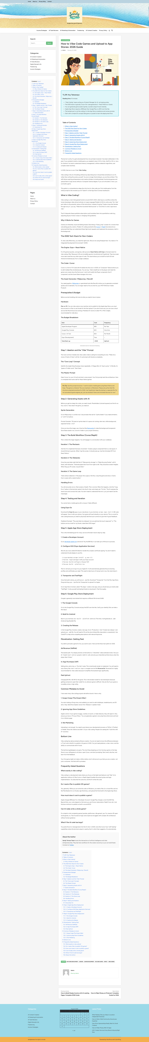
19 (70, 1021)
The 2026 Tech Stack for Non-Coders (76, 128)
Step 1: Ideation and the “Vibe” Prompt (76, 133)
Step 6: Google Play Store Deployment (76, 144)
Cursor (98, 227)
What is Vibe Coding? (71, 126)
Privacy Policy (42, 1)
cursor (81, 961)
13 (74, 1018)
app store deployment (72, 961)
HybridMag (118, 1039)
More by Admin (75, 973)
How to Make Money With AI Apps (101, 1028)
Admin (64, 50)
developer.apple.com (71, 541)
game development (89, 961)
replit (105, 961)
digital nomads (41, 1039)
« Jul (74, 1030)
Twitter (72, 845)
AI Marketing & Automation (67, 30)
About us (35, 1)
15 (82, 1018)
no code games (99, 961)
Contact (50, 1)
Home (29, 1)
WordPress (109, 1039)
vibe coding (111, 961)
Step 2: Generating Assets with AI (75, 135)
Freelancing (80, 30)
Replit (103, 227)
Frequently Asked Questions (73, 153)
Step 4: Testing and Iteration (73, 139)
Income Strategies (42, 30)
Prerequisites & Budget (71, 130)
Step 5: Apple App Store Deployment (76, 142)
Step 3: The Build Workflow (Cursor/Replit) (77, 137)
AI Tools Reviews (53, 30)
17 (62, 1021)
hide (70, 852)
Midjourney (75, 283)
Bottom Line (68, 151)
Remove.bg (90, 428)
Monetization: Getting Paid (73, 146)
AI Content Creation (91, 30)
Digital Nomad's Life (35, 64)
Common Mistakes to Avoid (73, 148)
